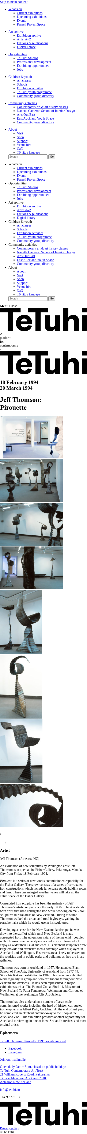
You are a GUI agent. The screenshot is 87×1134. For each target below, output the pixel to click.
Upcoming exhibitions (31, 17)
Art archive (15, 31)
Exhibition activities (30, 88)
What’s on (15, 9)
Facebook (15, 1048)
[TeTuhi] (43, 330)
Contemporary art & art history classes (42, 107)
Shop (20, 137)
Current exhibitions (29, 13)
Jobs (20, 69)
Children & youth (20, 76)
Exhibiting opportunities (33, 65)
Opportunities (17, 54)
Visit (20, 133)
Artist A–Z (24, 39)
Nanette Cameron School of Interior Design (46, 111)
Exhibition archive (29, 35)
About (12, 129)
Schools (22, 84)
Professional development (34, 62)
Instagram (15, 1052)
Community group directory (35, 96)
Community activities (22, 103)
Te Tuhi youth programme (34, 92)
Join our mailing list (13, 1059)
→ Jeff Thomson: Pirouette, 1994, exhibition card (33, 1041)
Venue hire (24, 145)
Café (20, 148)
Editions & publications (32, 43)
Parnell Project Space (31, 24)
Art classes (24, 80)
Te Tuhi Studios (27, 58)
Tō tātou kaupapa (28, 152)
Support (22, 141)
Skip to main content (13, 2)
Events (21, 20)
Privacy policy (9, 1128)
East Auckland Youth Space (35, 118)
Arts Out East (26, 114)
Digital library (26, 47)
